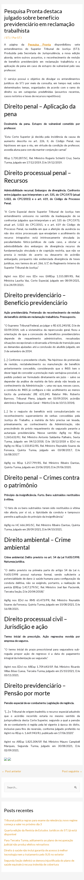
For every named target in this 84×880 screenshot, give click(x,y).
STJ (8, 37)
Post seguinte (72, 771)
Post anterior (11, 771)
